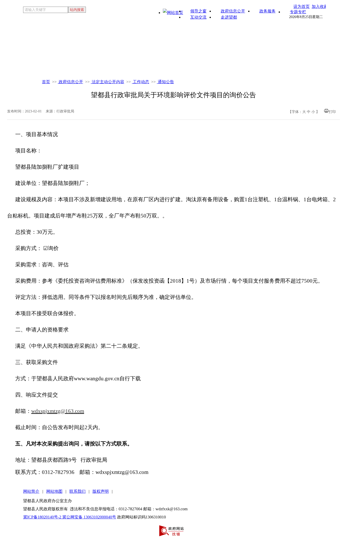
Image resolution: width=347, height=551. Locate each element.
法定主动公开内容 (107, 82)
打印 (332, 112)
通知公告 (165, 82)
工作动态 (140, 82)
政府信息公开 (70, 82)
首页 (46, 82)
